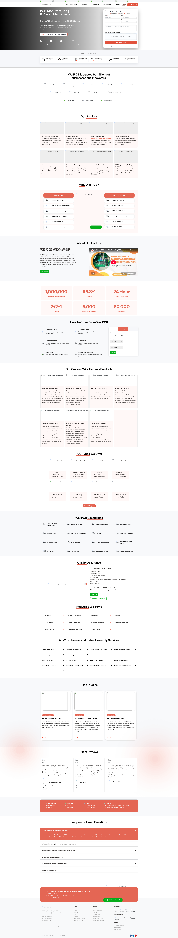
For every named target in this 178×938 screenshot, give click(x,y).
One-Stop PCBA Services (58, 200)
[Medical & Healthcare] (87, 615)
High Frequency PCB (99, 494)
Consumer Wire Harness (98, 423)
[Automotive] (110, 615)
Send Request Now (121, 42)
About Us (76, 916)
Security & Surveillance (75, 630)
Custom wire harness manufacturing (101, 138)
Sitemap (62, 935)
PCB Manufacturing (72, 136)
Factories (76, 912)
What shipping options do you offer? (53, 857)
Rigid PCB (57, 472)
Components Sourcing (73, 165)
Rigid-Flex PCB (96, 914)
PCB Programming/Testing (123, 165)
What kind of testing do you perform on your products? (59, 844)
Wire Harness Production (80, 918)
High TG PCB (78, 494)
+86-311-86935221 (89, 805)
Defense (117, 615)
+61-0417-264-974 (89, 807)
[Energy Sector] (110, 629)
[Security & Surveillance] (87, 629)
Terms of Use (117, 929)
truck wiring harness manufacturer (74, 439)
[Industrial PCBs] (63, 629)
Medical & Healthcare (74, 615)
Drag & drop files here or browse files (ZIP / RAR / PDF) (121, 36)
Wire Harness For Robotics (99, 388)
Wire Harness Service (119, 195)
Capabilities (77, 910)
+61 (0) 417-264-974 (47, 918)
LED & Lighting (48, 623)
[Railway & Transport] (87, 622)
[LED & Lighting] (63, 622)
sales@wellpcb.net (77, 805)
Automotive (94, 615)
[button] (47, 584)
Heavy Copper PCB (120, 494)
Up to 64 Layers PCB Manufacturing (61, 205)
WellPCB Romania (78, 920)
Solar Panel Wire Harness (50, 423)
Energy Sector (95, 630)
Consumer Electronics (121, 623)
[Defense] (133, 615)
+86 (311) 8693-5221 (47, 916)
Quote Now (113, 352)
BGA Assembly (46, 165)
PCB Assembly (96, 916)
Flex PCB (95, 912)
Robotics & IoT (48, 615)
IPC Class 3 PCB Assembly (50, 136)
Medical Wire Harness (122, 388)
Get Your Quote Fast (116, 12)
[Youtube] (136, 936)
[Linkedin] (133, 936)
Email (122, 15)
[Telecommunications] (110, 622)
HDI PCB (99, 472)
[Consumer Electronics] (133, 622)
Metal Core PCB (57, 494)
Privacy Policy (117, 927)
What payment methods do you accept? (54, 864)
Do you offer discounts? (49, 870)
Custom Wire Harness (97, 136)
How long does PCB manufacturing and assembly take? (59, 850)
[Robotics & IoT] (63, 615)
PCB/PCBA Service (59, 195)
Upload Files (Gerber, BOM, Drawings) (112, 32)
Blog (75, 914)
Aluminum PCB (120, 472)
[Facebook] (131, 936)
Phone (122, 19)
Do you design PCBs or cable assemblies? (55, 830)
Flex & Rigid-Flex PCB (79, 472)
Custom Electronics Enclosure (100, 165)
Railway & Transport (74, 623)
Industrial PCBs (49, 630)
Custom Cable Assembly (123, 136)
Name (106, 15)
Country (106, 19)
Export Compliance (119, 925)
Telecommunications (97, 623)
